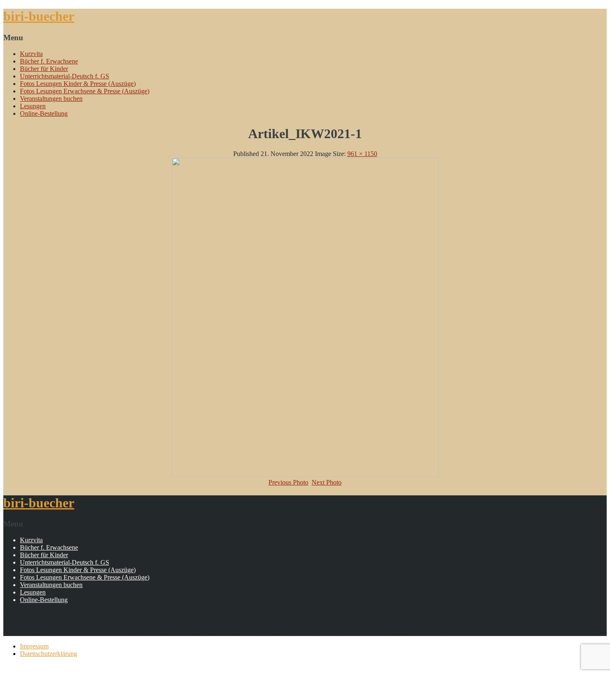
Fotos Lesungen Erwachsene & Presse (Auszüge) (84, 91)
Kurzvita (31, 53)
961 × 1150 (362, 153)
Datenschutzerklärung (48, 653)
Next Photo (327, 482)
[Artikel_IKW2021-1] (305, 474)
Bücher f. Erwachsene (49, 61)
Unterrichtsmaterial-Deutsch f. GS (64, 76)
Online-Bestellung (44, 113)
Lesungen (33, 106)
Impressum (34, 646)
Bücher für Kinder (44, 68)
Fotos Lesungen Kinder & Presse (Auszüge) (78, 83)
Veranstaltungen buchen (51, 98)
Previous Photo (288, 482)
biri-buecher (38, 16)
